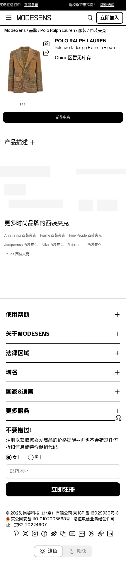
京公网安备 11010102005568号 (40, 519)
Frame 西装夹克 (52, 236)
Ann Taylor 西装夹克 (20, 236)
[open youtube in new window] (72, 533)
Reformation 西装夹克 (84, 245)
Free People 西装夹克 (85, 236)
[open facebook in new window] (44, 533)
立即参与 (28, 5)
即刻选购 (105, 5)
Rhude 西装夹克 (16, 254)
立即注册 (63, 489)
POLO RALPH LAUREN (81, 41)
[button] (90, 17)
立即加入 (109, 17)
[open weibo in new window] (53, 533)
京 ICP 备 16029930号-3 (96, 513)
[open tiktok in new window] (100, 533)
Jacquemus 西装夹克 (21, 245)
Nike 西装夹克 (53, 245)
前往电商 (63, 117)
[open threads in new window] (91, 533)
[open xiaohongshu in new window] (81, 533)
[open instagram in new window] (34, 533)
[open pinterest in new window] (16, 533)
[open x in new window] (25, 533)
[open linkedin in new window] (110, 533)
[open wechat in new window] (63, 533)
